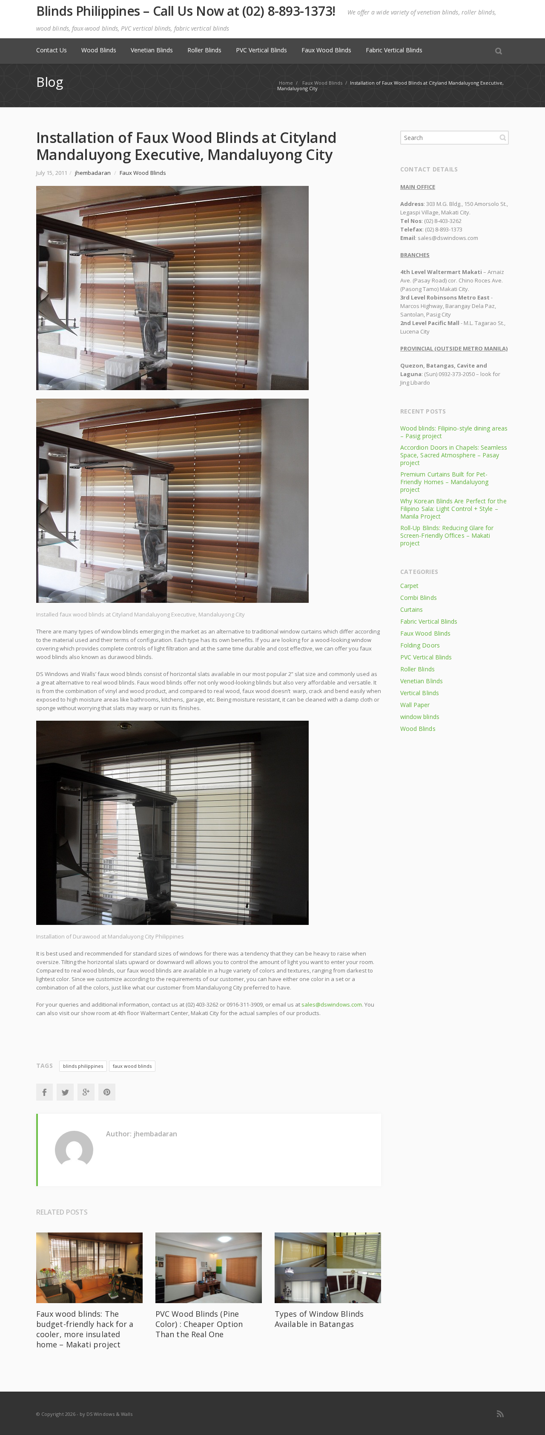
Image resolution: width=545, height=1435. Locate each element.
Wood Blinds (98, 50)
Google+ (86, 1092)
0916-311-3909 (245, 1004)
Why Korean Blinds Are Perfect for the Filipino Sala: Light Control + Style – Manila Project (453, 508)
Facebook (44, 1092)
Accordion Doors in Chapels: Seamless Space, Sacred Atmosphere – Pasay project (454, 455)
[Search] (498, 50)
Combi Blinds (418, 597)
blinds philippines (83, 1066)
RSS (500, 1413)
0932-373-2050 (457, 374)
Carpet (409, 586)
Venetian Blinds (152, 50)
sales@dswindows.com (331, 1004)
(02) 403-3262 (202, 1004)
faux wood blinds (132, 1066)
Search (503, 137)
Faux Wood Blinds (326, 50)
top (527, 1417)
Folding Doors (420, 645)
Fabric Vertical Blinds (394, 50)
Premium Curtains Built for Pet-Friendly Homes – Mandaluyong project (444, 482)
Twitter (65, 1092)
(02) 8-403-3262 (443, 221)
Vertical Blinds (419, 693)
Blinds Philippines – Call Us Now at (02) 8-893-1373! (186, 11)
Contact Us (51, 50)
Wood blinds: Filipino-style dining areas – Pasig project (454, 432)
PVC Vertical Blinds (261, 50)
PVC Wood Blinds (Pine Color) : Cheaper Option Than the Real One (199, 1324)
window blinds (419, 717)
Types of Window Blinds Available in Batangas (319, 1319)
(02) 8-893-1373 (443, 229)
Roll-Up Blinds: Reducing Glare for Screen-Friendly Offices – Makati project (446, 535)
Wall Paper (415, 705)
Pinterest (106, 1092)
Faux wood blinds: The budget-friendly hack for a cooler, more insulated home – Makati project (84, 1329)
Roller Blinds (204, 50)
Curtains (411, 609)
